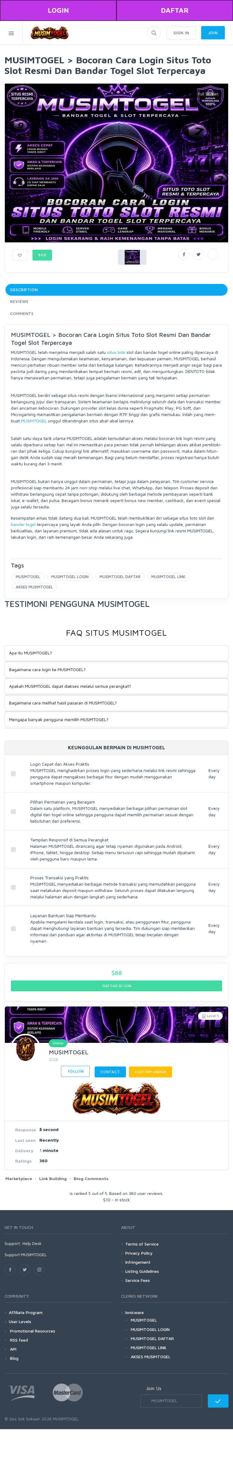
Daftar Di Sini (116, 985)
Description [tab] (24, 289)
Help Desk (32, 1243)
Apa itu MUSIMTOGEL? (30, 652)
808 (42, 255)
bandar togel (23, 524)
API (12, 1349)
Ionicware (134, 1312)
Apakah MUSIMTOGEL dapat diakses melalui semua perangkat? (70, 686)
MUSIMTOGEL (34, 420)
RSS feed (18, 1340)
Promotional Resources (32, 1330)
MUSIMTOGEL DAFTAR (120, 576)
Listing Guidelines (142, 1271)
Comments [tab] (22, 313)
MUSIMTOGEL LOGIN (70, 576)
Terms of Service (142, 1243)
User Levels (20, 1321)
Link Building (53, 1178)
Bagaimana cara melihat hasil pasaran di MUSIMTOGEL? (63, 702)
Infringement (137, 1262)
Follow (75, 1071)
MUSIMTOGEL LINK (168, 576)
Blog (14, 1358)
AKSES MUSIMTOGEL (34, 586)
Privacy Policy (139, 1253)
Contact (110, 1072)
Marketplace (18, 1178)
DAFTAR (175, 10)
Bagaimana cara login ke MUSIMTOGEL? (47, 669)
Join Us (153, 1388)
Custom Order (150, 1072)
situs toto (116, 352)
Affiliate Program (25, 1312)
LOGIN (58, 10)
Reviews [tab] (19, 301)
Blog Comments (91, 1178)
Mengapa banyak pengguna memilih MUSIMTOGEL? (58, 719)
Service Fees (137, 1280)
